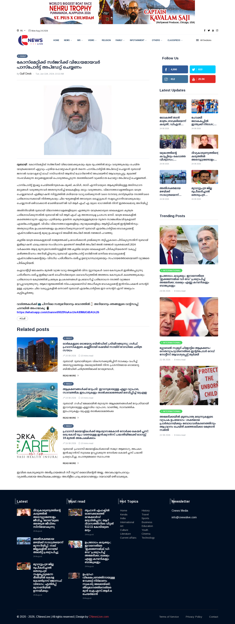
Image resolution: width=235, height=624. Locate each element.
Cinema (146, 533)
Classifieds (174, 40)
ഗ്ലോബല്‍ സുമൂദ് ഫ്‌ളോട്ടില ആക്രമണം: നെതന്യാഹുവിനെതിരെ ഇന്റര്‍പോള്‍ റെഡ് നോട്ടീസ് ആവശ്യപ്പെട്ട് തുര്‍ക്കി (187, 351)
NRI (79, 40)
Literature (125, 533)
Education (147, 525)
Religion (106, 40)
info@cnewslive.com (184, 517)
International (127, 522)
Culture (124, 529)
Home (56, 40)
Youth (145, 529)
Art (121, 525)
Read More (69, 376)
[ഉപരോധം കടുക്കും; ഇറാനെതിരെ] (189, 244)
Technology (148, 537)
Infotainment (137, 40)
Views (91, 40)
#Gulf (22, 318)
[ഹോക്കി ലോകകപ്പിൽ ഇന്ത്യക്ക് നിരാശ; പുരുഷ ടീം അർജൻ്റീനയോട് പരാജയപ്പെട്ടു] (204, 106)
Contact (213, 616)
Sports (145, 518)
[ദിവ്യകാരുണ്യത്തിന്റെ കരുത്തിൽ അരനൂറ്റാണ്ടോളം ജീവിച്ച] (204, 142)
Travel (145, 514)
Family (119, 40)
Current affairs (128, 537)
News (67, 40)
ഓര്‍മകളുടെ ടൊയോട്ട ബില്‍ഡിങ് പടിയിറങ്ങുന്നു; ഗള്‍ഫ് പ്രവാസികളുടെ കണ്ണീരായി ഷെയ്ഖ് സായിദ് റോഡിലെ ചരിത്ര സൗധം (102, 347)
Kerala (123, 514)
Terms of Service (169, 616)
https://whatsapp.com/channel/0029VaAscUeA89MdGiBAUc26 (58, 312)
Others (156, 40)
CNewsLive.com (99, 616)
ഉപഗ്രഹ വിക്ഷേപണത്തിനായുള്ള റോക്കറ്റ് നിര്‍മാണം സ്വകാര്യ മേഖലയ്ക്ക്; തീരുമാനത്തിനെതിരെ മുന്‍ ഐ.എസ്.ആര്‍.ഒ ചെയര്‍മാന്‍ (99, 584)
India (123, 518)
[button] (21, 30)
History (146, 510)
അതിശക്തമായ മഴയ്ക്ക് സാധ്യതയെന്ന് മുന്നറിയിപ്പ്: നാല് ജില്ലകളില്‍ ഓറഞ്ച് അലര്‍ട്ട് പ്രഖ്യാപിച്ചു (48, 545)
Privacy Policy (194, 616)
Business (147, 522)
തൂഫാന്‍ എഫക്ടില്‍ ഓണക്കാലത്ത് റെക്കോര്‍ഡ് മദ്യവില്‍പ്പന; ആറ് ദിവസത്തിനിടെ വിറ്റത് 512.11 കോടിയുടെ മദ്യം (99, 520)
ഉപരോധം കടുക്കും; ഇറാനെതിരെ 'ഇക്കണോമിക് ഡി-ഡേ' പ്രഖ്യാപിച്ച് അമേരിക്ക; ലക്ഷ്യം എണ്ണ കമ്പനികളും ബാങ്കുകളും (98, 552)
